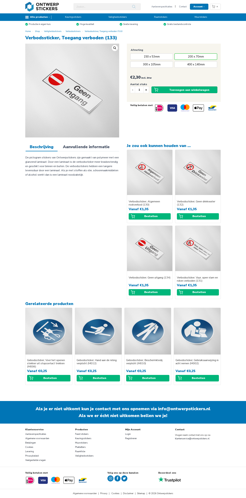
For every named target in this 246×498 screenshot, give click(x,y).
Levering (29, 451)
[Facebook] (117, 478)
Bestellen (151, 216)
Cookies (29, 447)
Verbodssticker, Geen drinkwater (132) (196, 203)
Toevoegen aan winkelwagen (189, 90)
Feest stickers (82, 434)
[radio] (151, 56)
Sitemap (141, 493)
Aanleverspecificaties (161, 6)
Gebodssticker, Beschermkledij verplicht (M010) (144, 362)
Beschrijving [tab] (42, 147)
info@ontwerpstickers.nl (184, 409)
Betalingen (30, 442)
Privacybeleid (32, 455)
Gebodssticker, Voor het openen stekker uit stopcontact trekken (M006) (46, 363)
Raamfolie (80, 451)
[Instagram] (110, 478)
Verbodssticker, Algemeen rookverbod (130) (144, 203)
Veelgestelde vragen (35, 460)
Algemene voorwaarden (37, 438)
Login (128, 434)
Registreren (131, 438)
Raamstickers (160, 17)
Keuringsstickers (73, 17)
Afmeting (137, 50)
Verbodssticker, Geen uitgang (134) (150, 277)
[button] (115, 48)
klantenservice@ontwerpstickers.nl (192, 438)
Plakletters (80, 447)
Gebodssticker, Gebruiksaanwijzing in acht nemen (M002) (197, 362)
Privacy (104, 493)
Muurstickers (201, 17)
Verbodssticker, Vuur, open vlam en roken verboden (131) (197, 279)
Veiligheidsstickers (117, 17)
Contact (183, 6)
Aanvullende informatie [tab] (86, 147)
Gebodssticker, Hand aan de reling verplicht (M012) (97, 362)
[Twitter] (124, 478)
